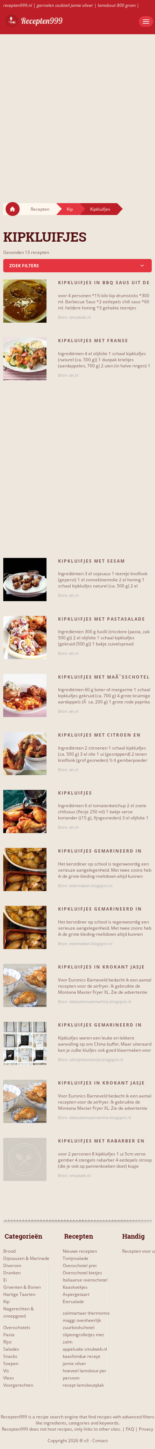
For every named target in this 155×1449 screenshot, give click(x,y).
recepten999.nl (17, 5)
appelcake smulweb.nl (85, 1349)
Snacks (10, 1356)
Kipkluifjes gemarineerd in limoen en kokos (100, 1028)
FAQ (130, 1429)
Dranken (12, 1273)
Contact (100, 1440)
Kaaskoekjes (75, 1287)
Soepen (10, 1363)
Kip (70, 209)
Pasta (8, 1335)
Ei (5, 1280)
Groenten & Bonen (22, 1287)
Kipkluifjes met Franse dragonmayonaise (93, 343)
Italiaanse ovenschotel (85, 1280)
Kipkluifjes (100, 209)
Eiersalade (73, 1301)
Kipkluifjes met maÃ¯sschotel (104, 677)
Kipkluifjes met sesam (91, 561)
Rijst (7, 1342)
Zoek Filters (24, 266)
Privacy (146, 1429)
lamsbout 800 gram (117, 5)
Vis (6, 1371)
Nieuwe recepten (80, 1251)
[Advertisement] (77, 111)
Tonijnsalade (75, 1258)
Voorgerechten (18, 1385)
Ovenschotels (16, 1327)
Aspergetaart (76, 1294)
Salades (11, 1349)
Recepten (40, 209)
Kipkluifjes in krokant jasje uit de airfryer (101, 970)
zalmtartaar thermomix (86, 1313)
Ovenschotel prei (80, 1265)
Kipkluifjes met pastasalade (101, 619)
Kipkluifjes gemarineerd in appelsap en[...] (100, 854)
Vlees (8, 1378)
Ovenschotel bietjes (82, 1273)
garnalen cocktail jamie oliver (65, 5)
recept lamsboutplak (83, 1385)
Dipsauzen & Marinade (26, 1258)
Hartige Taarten (19, 1294)
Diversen (12, 1265)
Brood (9, 1251)
